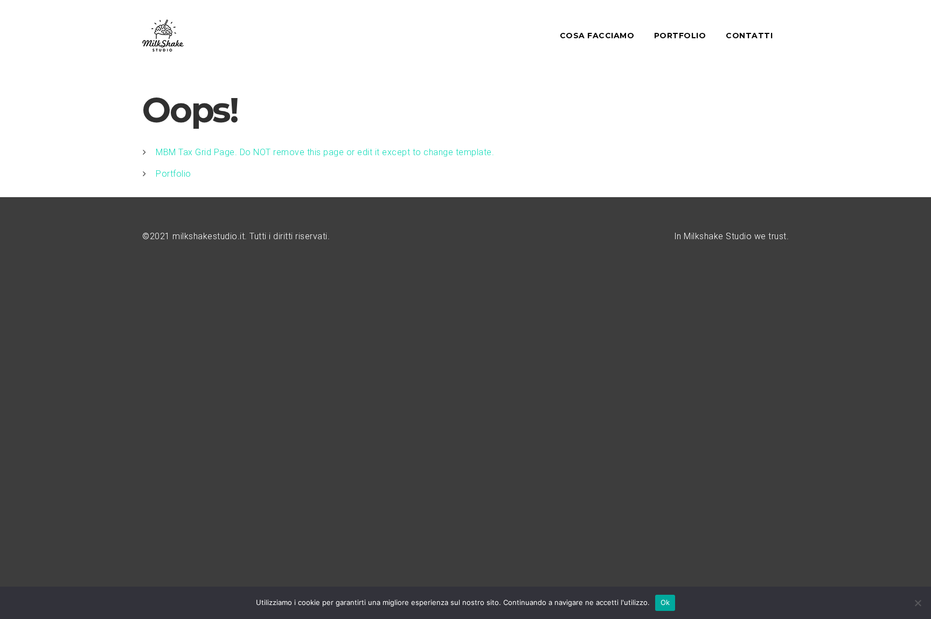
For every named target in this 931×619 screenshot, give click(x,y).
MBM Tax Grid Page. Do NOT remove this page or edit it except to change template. (325, 152)
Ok (665, 602)
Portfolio (173, 174)
